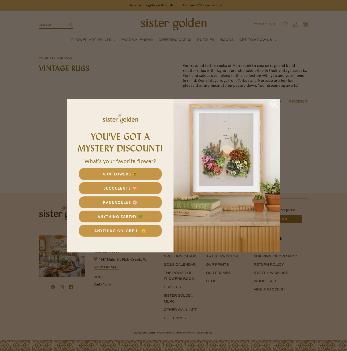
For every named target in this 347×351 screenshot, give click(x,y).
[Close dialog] (274, 104)
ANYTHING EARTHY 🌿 (120, 216)
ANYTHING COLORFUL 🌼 (120, 230)
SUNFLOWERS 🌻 (120, 174)
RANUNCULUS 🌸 (120, 202)
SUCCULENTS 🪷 (120, 188)
